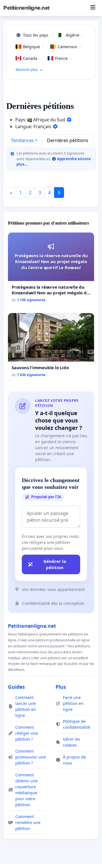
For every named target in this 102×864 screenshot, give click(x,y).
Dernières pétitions (67, 140)
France (63, 58)
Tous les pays (37, 35)
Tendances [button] (22, 140)
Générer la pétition (54, 564)
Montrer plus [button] (27, 69)
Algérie (74, 35)
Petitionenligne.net (26, 8)
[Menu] (93, 8)
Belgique (33, 46)
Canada (32, 58)
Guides (16, 686)
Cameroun (69, 46)
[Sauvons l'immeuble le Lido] (51, 347)
